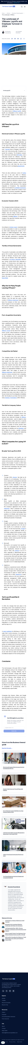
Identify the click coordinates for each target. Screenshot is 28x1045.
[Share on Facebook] (15, 38)
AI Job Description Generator (8, 1016)
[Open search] (21, 6)
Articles (8, 13)
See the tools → (17, 2)
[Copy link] (24, 38)
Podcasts (4, 1014)
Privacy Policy (12, 1041)
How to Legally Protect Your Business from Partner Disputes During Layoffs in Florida (15, 934)
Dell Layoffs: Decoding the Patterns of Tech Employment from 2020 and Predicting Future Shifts (15, 938)
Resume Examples (6, 1002)
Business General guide (17, 13)
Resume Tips (5, 1004)
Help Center (4, 1030)
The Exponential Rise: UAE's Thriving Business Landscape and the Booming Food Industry (15, 930)
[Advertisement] (14, 70)
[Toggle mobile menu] (24, 6)
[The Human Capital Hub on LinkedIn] (3, 991)
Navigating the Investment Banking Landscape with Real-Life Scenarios (13, 925)
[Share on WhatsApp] (21, 38)
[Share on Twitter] (12, 38)
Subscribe (13, 731)
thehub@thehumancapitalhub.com (10, 1032)
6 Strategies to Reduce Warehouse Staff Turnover (14, 921)
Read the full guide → (7, 748)
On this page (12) (6, 90)
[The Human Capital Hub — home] (8, 6)
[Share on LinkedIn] (18, 38)
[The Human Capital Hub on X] (6, 991)
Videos (3, 1012)
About (3, 1026)
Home (3, 13)
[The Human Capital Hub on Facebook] (10, 991)
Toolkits (4, 1000)
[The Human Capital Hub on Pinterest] (13, 991)
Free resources (5, 1018)
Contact (4, 1028)
